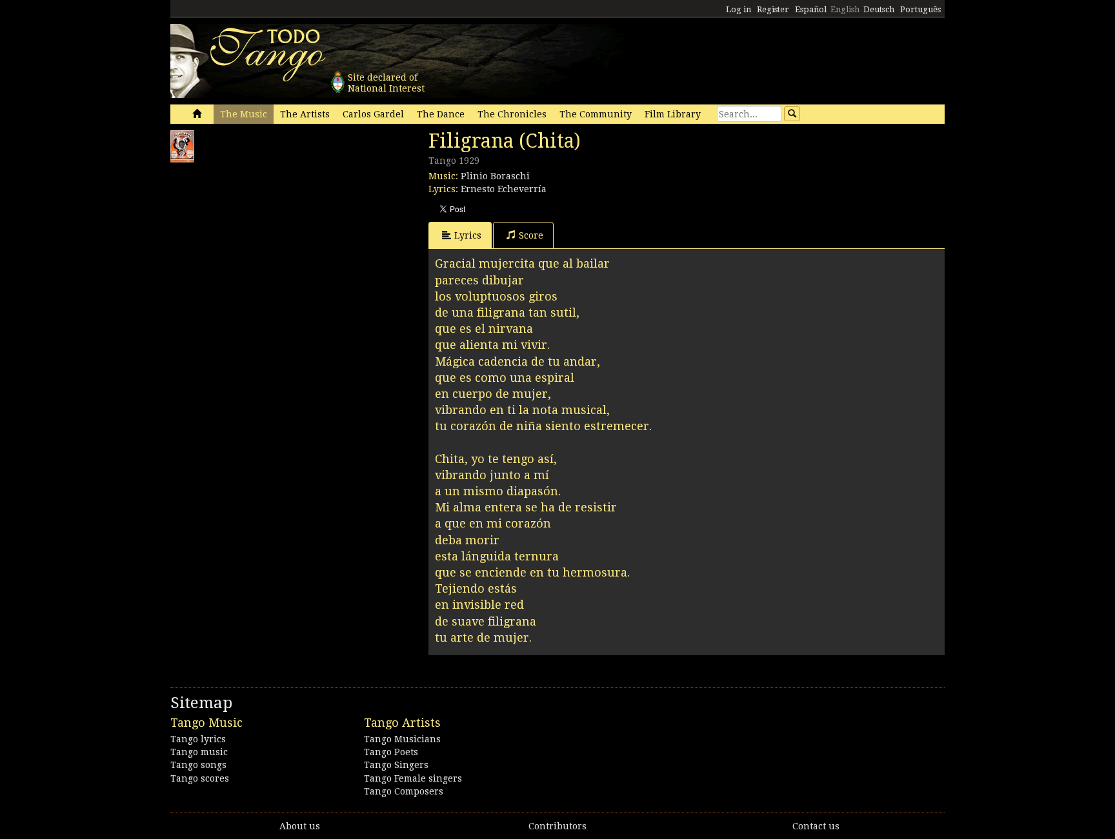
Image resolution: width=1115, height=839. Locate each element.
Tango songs (198, 765)
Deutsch (878, 9)
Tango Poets (391, 752)
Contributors (557, 826)
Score (531, 235)
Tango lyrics (198, 739)
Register (773, 9)
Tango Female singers (413, 778)
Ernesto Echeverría (504, 189)
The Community (595, 114)
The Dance (441, 114)
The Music (243, 114)
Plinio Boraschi (495, 176)
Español (811, 9)
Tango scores (199, 778)
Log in (738, 9)
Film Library (673, 114)
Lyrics (467, 235)
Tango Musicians (402, 739)
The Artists (305, 114)
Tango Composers (403, 791)
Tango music (199, 752)
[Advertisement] (267, 249)
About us (299, 826)
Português (920, 9)
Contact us (815, 826)
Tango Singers (396, 765)
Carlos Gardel (373, 114)
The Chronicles (512, 114)
